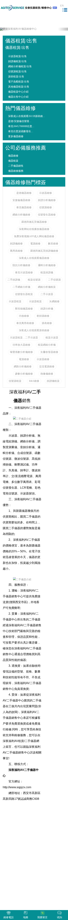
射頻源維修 (43, 316)
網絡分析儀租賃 (47, 287)
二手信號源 (54, 279)
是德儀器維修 (24, 193)
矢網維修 (54, 301)
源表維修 (47, 323)
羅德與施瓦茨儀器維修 (34, 222)
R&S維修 (34, 381)
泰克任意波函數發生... (20, 131)
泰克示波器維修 (24, 272)
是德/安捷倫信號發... (19, 121)
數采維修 (53, 243)
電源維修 (35, 243)
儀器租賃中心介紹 (18, 91)
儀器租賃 (13, 160)
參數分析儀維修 (24, 373)
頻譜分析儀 (46, 308)
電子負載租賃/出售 (18, 81)
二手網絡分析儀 (21, 287)
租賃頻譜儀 (46, 272)
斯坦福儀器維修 (24, 308)
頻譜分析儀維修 (47, 200)
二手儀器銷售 (15, 166)
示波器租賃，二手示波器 (24, 337)
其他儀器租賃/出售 (18, 86)
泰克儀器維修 (24, 207)
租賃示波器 (52, 337)
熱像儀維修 (46, 373)
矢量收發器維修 (49, 352)
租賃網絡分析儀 (47, 344)
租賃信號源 (34, 279)
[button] (5, 29)
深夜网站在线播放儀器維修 (34, 229)
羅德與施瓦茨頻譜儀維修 (44, 250)
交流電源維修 (46, 366)
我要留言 (42, 917)
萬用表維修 (16, 250)
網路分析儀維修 (23, 366)
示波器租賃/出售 (17, 56)
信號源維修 (45, 207)
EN (62, 5)
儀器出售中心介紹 (18, 96)
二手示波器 (46, 294)
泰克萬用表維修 (25, 323)
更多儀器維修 (15, 136)
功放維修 (24, 316)
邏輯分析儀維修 (47, 265)
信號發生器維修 (47, 214)
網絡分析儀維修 (21, 214)
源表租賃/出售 (16, 76)
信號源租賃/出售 (17, 71)
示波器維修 (45, 193)
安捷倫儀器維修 (21, 200)
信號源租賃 (15, 381)
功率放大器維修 (21, 344)
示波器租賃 (15, 301)
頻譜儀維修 (16, 243)
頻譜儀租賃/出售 (17, 61)
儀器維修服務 (15, 171)
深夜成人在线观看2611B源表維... (26, 116)
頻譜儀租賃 (53, 381)
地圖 (25, 917)
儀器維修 (13, 155)
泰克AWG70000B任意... (21, 126)
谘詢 (59, 917)
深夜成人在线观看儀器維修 (34, 258)
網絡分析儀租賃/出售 (20, 66)
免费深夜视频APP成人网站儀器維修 (34, 236)
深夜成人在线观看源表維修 (34, 330)
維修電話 (8, 917)
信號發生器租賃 (24, 294)
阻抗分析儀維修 (21, 265)
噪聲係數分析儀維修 (21, 352)
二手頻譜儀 (13, 279)
